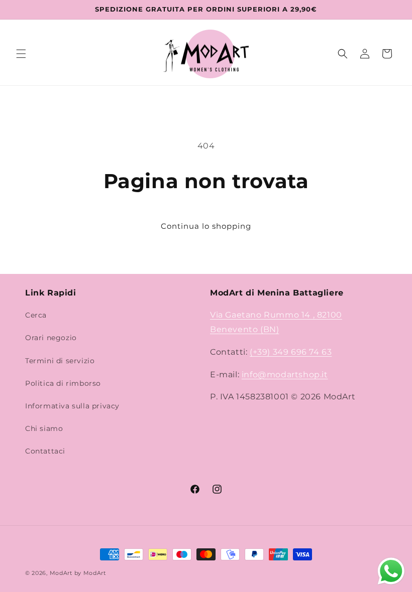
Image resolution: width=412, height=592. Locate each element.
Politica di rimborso (63, 383)
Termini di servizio (59, 360)
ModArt (61, 572)
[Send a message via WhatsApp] (391, 571)
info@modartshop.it (285, 374)
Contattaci (45, 451)
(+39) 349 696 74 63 (291, 352)
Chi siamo (44, 428)
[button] (21, 54)
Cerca (36, 315)
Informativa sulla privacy (72, 405)
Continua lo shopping (206, 226)
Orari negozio (51, 337)
